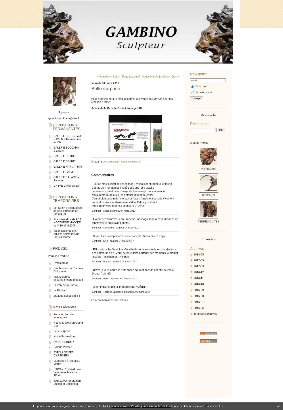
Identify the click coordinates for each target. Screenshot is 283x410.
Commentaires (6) (131, 161)
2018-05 (199, 254)
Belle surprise (62, 331)
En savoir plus (214, 406)
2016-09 (199, 290)
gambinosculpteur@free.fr (64, 118)
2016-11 (199, 278)
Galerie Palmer (63, 347)
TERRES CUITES (208, 221)
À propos (64, 112)
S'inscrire (200, 86)
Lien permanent (111, 161)
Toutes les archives (205, 313)
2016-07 (199, 302)
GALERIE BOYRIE (65, 156)
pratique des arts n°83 (67, 295)
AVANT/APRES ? (64, 341)
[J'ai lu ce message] (278, 406)
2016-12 (199, 272)
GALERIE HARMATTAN (68, 166)
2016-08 (199, 296)
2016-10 (199, 284)
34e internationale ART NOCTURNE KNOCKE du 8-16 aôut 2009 (67, 222)
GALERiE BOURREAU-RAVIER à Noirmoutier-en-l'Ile (68, 139)
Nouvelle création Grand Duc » (160, 76)
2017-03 (199, 266)
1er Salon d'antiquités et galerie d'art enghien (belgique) (68, 211)
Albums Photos (199, 142)
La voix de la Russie (66, 285)
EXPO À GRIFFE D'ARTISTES (63, 354)
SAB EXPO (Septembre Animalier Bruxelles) (68, 382)
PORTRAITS (208, 169)
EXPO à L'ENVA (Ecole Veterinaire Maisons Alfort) (67, 372)
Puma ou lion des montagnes (64, 316)
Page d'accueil (131, 76)
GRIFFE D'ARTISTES (66, 185)
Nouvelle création (64, 336)
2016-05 (199, 307)
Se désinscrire (203, 92)
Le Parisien (60, 290)
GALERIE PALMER (65, 172)
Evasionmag (61, 263)
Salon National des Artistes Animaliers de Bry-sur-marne (66, 234)
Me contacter (208, 115)
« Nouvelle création (108, 76)
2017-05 (199, 260)
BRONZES (208, 195)
